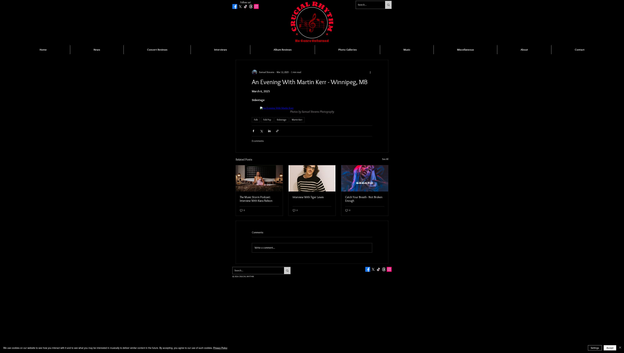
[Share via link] (277, 130)
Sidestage (281, 119)
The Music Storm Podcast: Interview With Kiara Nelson (256, 199)
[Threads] (250, 6)
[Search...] (388, 5)
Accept (609, 347)
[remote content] (312, 108)
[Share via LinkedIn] (269, 130)
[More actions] (370, 72)
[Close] (620, 347)
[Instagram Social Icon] (256, 6)
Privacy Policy (220, 347)
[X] (240, 6)
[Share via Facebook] (253, 130)
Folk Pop (267, 119)
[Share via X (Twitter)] (261, 130)
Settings (595, 347)
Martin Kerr (297, 119)
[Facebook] (234, 6)
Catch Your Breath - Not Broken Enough (363, 199)
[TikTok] (245, 6)
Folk (256, 119)
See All (385, 159)
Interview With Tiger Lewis (308, 197)
